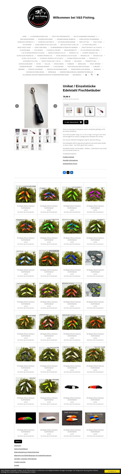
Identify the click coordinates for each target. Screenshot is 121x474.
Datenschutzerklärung (21, 449)
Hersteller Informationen (70, 160)
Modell (66, 105)
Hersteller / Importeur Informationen (25, 459)
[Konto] (86, 74)
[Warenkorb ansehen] (98, 74)
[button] (17, 132)
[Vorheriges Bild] (17, 106)
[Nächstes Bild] (55, 106)
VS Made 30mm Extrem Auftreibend (25, 207)
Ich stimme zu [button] (112, 471)
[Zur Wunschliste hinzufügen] (86, 122)
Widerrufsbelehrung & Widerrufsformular (26, 452)
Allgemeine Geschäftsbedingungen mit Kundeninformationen (32, 455)
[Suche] (92, 74)
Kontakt (16, 465)
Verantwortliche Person (70, 164)
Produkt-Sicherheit (68, 157)
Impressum (17, 445)
